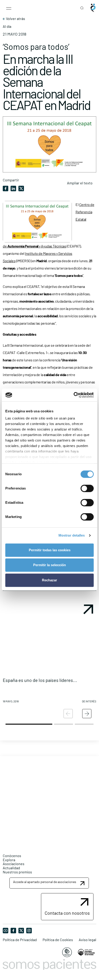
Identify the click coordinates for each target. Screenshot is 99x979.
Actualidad (11, 868)
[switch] (87, 488)
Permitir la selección (49, 565)
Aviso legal (87, 940)
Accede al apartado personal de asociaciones (44, 882)
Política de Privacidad (20, 940)
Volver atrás (15, 19)
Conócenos (12, 855)
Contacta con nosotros (67, 913)
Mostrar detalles (71, 535)
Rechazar (49, 580)
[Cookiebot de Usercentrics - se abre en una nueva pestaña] (73, 395)
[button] (49, 654)
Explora (9, 860)
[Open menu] (8, 8)
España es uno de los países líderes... (40, 680)
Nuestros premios (17, 872)
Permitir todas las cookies (49, 550)
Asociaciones (13, 863)
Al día (7, 26)
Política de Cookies (58, 940)
